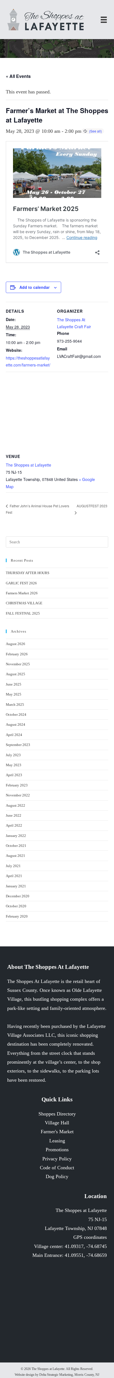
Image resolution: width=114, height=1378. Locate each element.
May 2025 (13, 694)
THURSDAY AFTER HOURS (27, 573)
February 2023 (17, 785)
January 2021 (16, 886)
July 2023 (13, 755)
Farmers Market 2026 (22, 593)
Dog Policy (57, 1176)
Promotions (57, 1149)
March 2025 (15, 704)
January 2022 (16, 836)
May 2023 (13, 765)
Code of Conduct (57, 1167)
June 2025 (13, 684)
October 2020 (16, 906)
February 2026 (17, 654)
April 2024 (14, 735)
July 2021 (13, 866)
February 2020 (17, 916)
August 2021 (15, 856)
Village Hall (57, 1122)
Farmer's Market (57, 1131)
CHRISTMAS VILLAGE (24, 603)
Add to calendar (34, 287)
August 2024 (15, 724)
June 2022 (13, 815)
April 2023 (14, 775)
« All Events (18, 76)
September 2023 (18, 745)
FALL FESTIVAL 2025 (23, 613)
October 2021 (16, 846)
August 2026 (15, 644)
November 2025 (18, 664)
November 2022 (18, 795)
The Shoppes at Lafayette (28, 465)
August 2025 (15, 674)
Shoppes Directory (57, 1114)
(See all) (95, 131)
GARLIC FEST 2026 (21, 583)
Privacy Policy (57, 1159)
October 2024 (16, 714)
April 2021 (14, 876)
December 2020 (17, 896)
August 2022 (15, 805)
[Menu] (103, 19)
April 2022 (14, 825)
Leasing (57, 1140)
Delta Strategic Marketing (56, 1375)
